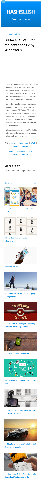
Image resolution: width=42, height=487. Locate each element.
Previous (8, 183)
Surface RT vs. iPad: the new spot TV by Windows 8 (21, 45)
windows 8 (26, 146)
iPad (33, 143)
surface (15, 146)
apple (13, 143)
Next (35, 183)
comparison (23, 143)
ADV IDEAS (14, 33)
